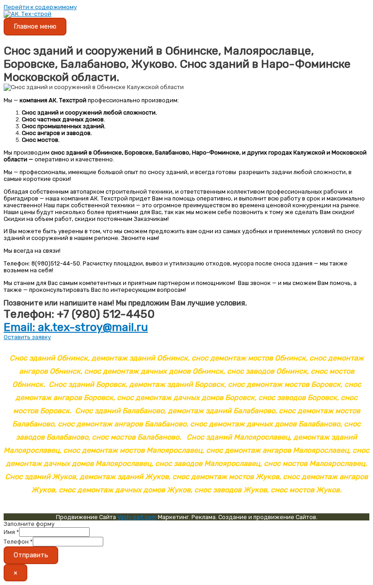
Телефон (18, 541)
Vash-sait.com (136, 517)
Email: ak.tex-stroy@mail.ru (76, 327)
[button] (27, 337)
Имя (11, 532)
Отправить (31, 555)
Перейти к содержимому (40, 7)
